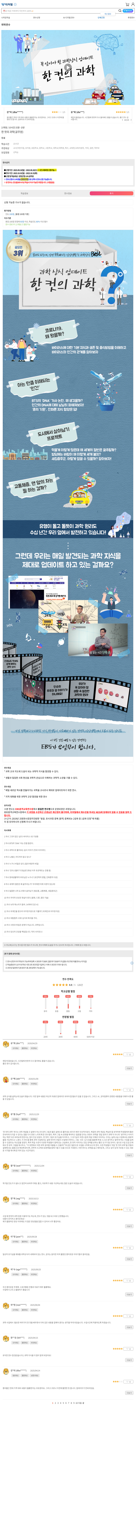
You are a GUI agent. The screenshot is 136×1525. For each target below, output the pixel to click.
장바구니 (127, 4)
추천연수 (131, 17)
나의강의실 (5, 17)
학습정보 (24, 193)
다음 (80, 1403)
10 (77, 1403)
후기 (111, 193)
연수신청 (36, 17)
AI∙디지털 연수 (69, 17)
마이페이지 (133, 4)
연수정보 (68, 193)
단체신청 (101, 17)
